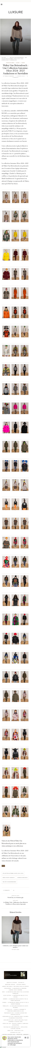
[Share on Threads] (24, 890)
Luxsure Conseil (21, 984)
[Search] (29, 4)
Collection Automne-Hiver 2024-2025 (13, 873)
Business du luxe (15, 1032)
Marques (25, 1034)
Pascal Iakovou (9, 76)
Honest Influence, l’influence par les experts (15, 986)
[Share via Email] (28, 890)
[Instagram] (14, 16)
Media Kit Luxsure (12, 982)
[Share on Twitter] (18, 890)
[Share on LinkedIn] (21, 890)
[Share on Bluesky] (26, 890)
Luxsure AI (21, 982)
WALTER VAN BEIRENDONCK (9, 881)
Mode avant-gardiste (9, 877)
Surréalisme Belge (22, 877)
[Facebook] (9, 16)
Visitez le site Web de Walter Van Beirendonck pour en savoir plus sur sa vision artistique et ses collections (14, 843)
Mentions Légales (10, 984)
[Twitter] (12, 965)
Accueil (4, 57)
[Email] (21, 16)
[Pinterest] (16, 16)
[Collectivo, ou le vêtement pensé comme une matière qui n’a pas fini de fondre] (15, 37)
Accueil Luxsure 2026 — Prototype (12, 1034)
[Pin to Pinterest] (20, 890)
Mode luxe (10, 1030)
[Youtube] (18, 965)
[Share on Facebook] (16, 890)
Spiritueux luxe (18, 1030)
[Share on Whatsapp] (23, 890)
